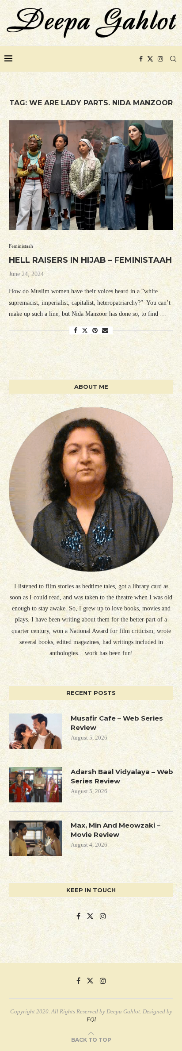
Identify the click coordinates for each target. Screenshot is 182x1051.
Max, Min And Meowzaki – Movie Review (115, 830)
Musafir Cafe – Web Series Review (117, 723)
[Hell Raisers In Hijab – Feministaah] (91, 175)
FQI (91, 1019)
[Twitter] (150, 59)
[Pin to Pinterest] (95, 330)
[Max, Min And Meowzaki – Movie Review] (35, 838)
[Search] (173, 59)
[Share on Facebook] (75, 330)
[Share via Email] (105, 330)
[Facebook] (141, 59)
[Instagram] (160, 59)
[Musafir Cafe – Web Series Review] (35, 731)
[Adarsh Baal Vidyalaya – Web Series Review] (35, 784)
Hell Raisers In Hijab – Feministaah (90, 260)
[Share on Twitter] (85, 330)
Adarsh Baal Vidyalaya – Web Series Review (122, 776)
